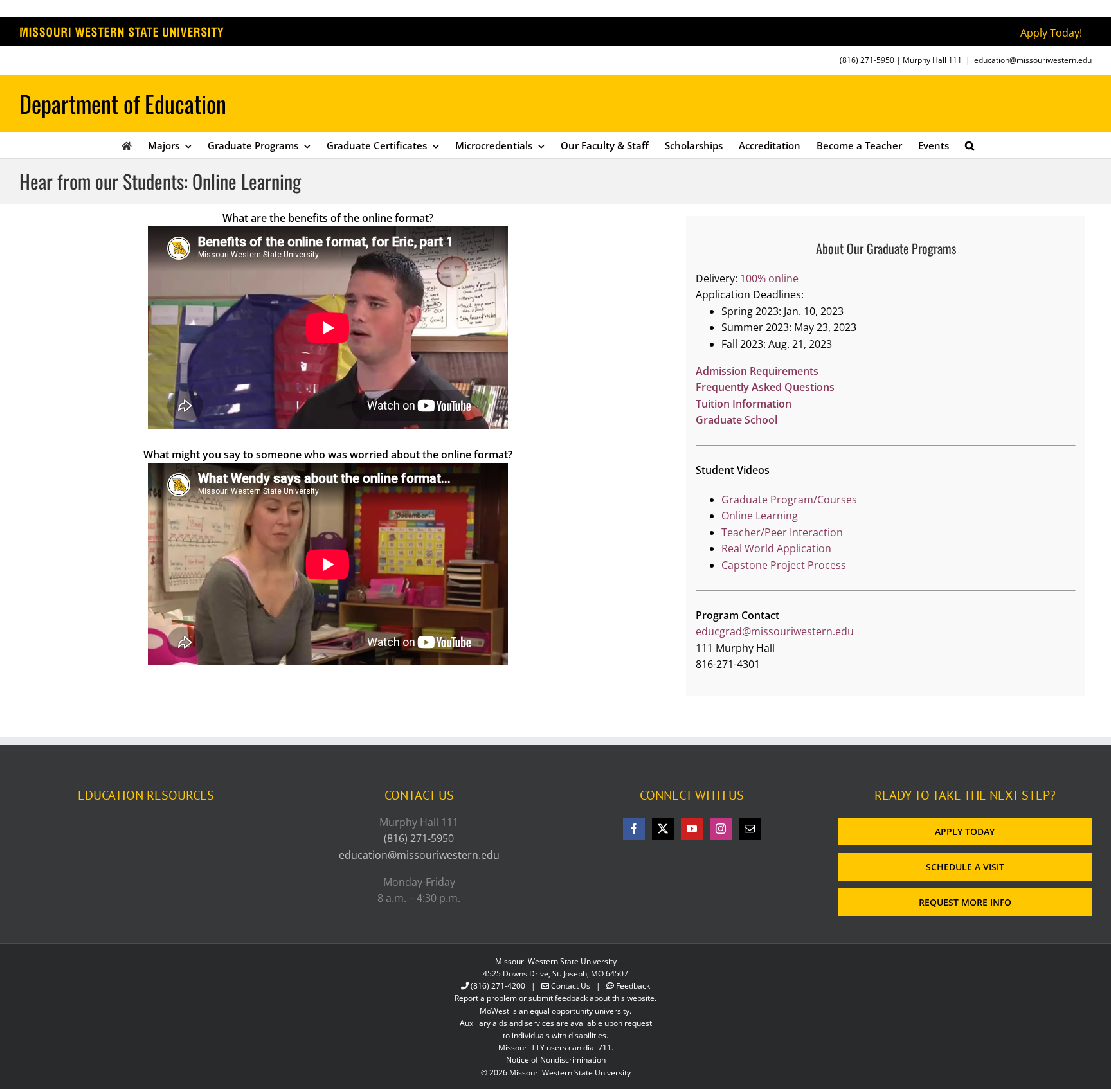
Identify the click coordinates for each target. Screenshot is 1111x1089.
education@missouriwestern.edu (1033, 60)
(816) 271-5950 (867, 60)
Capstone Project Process (783, 565)
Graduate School (736, 420)
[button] (969, 145)
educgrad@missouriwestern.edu (775, 631)
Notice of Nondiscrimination (556, 1059)
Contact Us (570, 985)
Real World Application (776, 548)
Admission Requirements (757, 371)
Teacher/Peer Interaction (782, 532)
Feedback (633, 985)
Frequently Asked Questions (765, 387)
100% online (769, 278)
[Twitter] (663, 829)
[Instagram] (721, 829)
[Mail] (750, 829)
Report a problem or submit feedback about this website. (555, 998)
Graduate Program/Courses (789, 499)
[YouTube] (692, 829)
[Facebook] (634, 829)
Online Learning (759, 516)
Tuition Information (743, 404)
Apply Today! (1051, 33)
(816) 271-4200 (498, 985)
